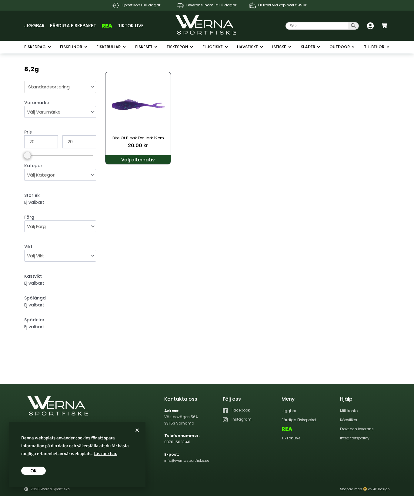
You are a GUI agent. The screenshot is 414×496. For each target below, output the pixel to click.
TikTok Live (131, 25)
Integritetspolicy (354, 438)
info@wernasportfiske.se (186, 460)
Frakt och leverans (357, 429)
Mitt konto (349, 410)
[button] (137, 430)
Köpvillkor (348, 419)
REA (107, 25)
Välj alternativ (138, 160)
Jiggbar (34, 25)
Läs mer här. (105, 453)
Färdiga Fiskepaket (73, 25)
